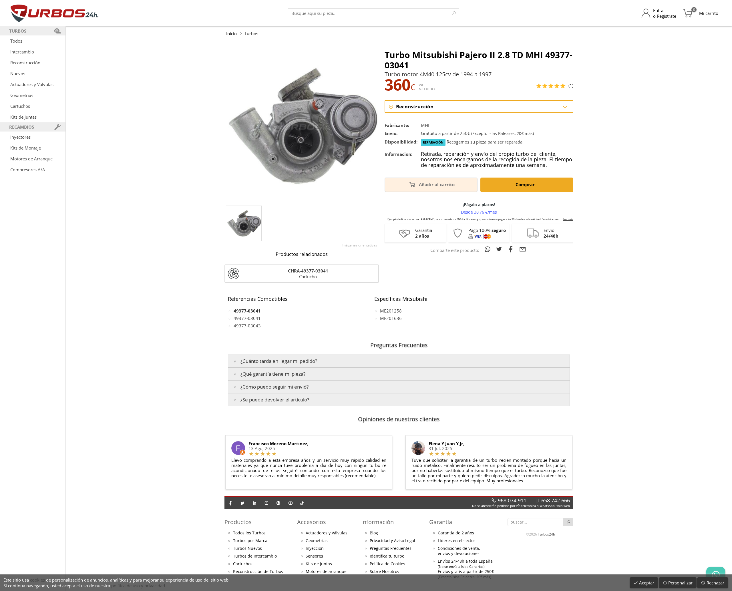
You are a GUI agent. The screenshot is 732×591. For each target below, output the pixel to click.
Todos (16, 41)
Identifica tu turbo (387, 556)
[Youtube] (291, 503)
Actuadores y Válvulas (31, 84)
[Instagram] (266, 503)
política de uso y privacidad (138, 585)
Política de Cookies (387, 563)
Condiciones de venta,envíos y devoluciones (459, 551)
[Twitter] (242, 503)
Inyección (315, 548)
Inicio (231, 33)
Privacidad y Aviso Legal (392, 540)
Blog (374, 533)
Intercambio (22, 52)
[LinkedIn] (254, 503)
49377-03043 (247, 326)
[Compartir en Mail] (522, 249)
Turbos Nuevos (247, 548)
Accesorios (311, 522)
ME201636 (391, 318)
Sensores (314, 556)
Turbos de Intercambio (255, 556)
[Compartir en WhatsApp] (488, 249)
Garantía (440, 522)
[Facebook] (230, 503)
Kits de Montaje (25, 148)
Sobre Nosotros (384, 571)
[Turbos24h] (54, 13)
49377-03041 (247, 318)
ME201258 (391, 311)
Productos (238, 522)
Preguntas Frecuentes (390, 548)
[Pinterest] (278, 503)
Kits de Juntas (23, 117)
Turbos (251, 33)
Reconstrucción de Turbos (258, 571)
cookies (37, 580)
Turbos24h (546, 534)
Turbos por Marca (250, 540)
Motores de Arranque (31, 159)
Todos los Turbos (249, 533)
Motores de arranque (326, 571)
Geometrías (21, 95)
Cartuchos (20, 106)
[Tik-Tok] (302, 503)
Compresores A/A (27, 169)
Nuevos (17, 73)
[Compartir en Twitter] (500, 249)
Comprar (526, 184)
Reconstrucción (25, 62)
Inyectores (20, 137)
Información (377, 522)
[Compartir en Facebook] (512, 249)
